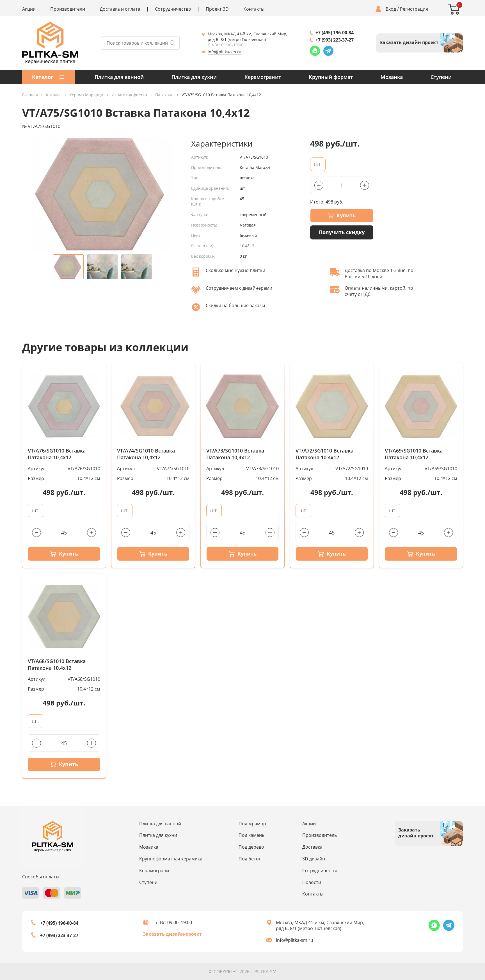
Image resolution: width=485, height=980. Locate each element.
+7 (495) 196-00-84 (334, 32)
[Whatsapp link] (315, 51)
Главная (30, 95)
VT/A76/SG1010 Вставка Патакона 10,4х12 (57, 454)
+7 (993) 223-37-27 (334, 40)
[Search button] (172, 43)
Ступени (441, 77)
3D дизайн (313, 859)
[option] (102, 194)
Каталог (53, 95)
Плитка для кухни (194, 77)
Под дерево (251, 847)
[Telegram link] (328, 51)
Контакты (253, 9)
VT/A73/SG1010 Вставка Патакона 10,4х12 (235, 454)
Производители (67, 9)
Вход (391, 9)
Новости (311, 882)
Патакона (164, 95)
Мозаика (392, 77)
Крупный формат (331, 77)
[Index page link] (50, 43)
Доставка (312, 847)
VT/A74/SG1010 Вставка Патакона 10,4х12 (146, 454)
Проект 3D (217, 9)
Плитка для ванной (119, 77)
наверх (461, 930)
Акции (29, 9)
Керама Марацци (86, 95)
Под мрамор (252, 824)
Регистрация (414, 9)
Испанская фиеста (129, 95)
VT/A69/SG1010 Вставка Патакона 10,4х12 (414, 454)
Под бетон (250, 859)
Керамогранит (262, 77)
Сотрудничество (173, 9)
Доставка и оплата (120, 9)
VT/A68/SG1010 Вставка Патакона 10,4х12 (57, 664)
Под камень (251, 835)
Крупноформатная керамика (170, 859)
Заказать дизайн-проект (172, 934)
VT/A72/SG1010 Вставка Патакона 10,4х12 (324, 454)
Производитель (319, 835)
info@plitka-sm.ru (224, 51)
